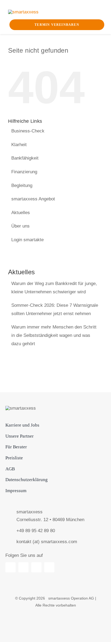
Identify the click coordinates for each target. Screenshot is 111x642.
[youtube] (23, 567)
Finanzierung (24, 171)
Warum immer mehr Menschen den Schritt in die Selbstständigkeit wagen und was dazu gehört (53, 335)
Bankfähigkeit (25, 158)
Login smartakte (27, 239)
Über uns (20, 226)
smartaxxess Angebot (33, 198)
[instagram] (49, 567)
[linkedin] (10, 567)
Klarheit (19, 144)
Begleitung (21, 185)
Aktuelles (20, 212)
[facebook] (36, 567)
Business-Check (27, 131)
